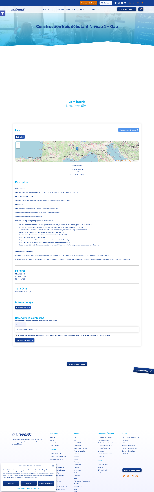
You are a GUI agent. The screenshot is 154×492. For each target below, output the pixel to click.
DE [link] (130, 3)
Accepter (11, 483)
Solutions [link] (46, 9)
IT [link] (138, 3)
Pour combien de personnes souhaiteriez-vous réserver (36, 320)
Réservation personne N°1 (28, 329)
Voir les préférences (46, 483)
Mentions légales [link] (20, 488)
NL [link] (142, 3)
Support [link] (94, 9)
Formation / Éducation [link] (65, 9)
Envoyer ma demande (25, 340)
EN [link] (134, 3)
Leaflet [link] (118, 161)
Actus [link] (82, 9)
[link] (2, 13)
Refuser (28, 483)
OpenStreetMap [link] (126, 161)
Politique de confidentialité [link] (33, 488)
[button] (53, 466)
